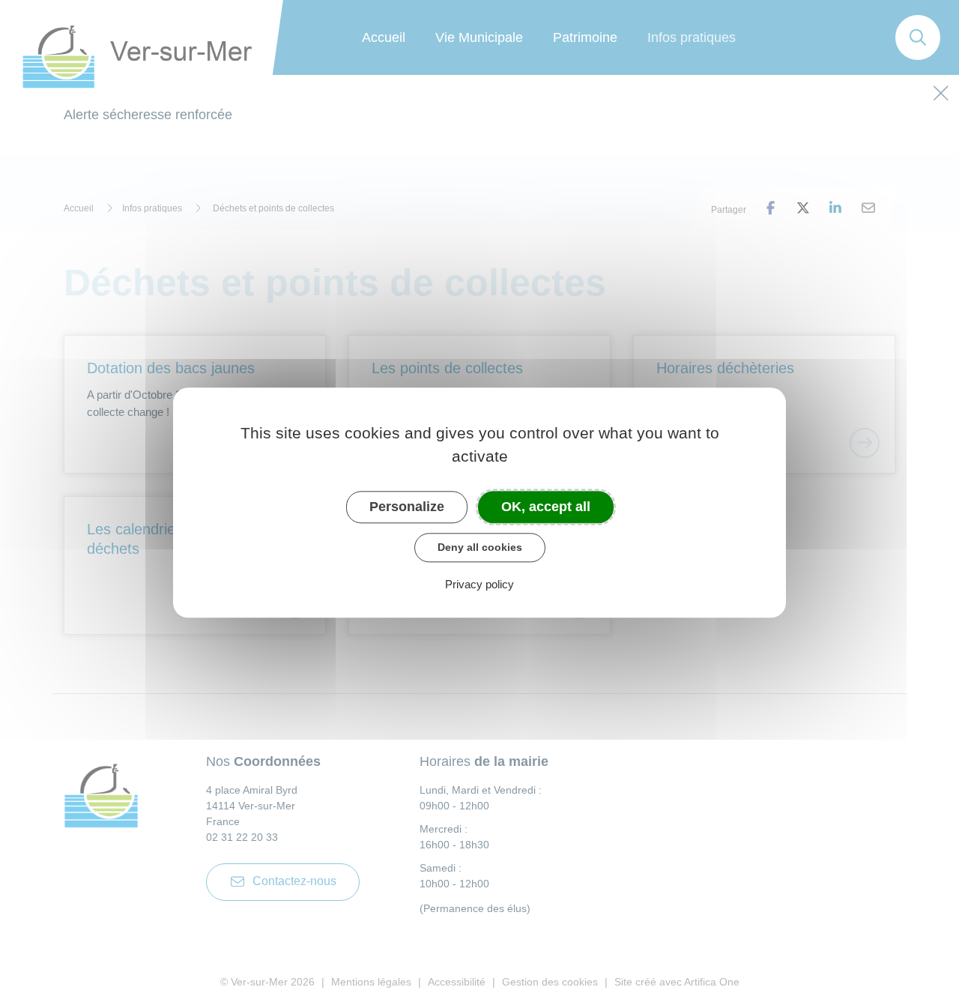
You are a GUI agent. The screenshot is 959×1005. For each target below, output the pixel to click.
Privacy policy (479, 584)
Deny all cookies (480, 547)
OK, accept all (545, 506)
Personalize (406, 506)
